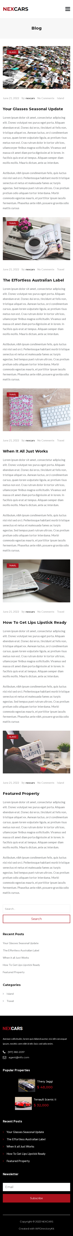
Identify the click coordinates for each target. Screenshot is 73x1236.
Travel (60, 269)
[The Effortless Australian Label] (36, 239)
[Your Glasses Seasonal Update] (36, 68)
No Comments (45, 98)
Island (60, 98)
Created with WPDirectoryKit (36, 1228)
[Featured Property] (36, 752)
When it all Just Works (25, 451)
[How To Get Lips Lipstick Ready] (36, 581)
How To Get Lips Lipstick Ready (34, 622)
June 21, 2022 (11, 98)
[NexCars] (15, 9)
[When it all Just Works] (36, 410)
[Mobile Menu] (67, 9)
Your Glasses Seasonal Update (33, 109)
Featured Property (21, 793)
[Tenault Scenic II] (23, 1103)
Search (36, 919)
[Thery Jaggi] (26, 1085)
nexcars (30, 98)
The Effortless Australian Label (33, 280)
